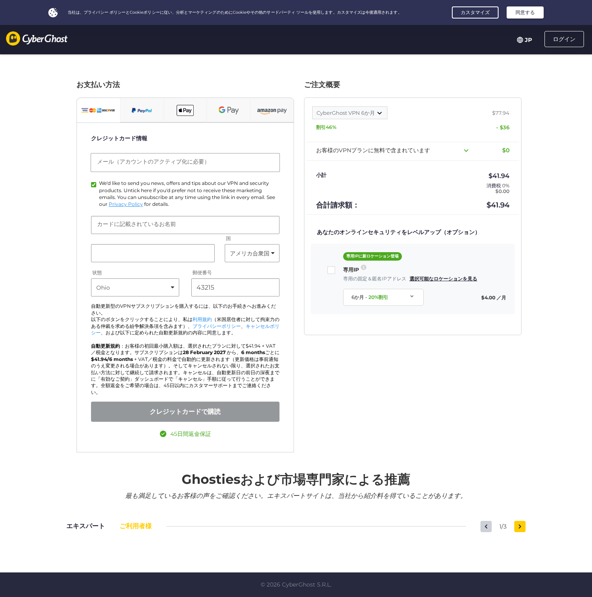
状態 (97, 273)
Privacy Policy (126, 204)
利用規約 (202, 319)
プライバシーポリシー (217, 326)
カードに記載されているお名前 (136, 224)
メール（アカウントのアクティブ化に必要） (153, 161)
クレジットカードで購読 (185, 411)
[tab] (98, 110)
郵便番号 (202, 273)
